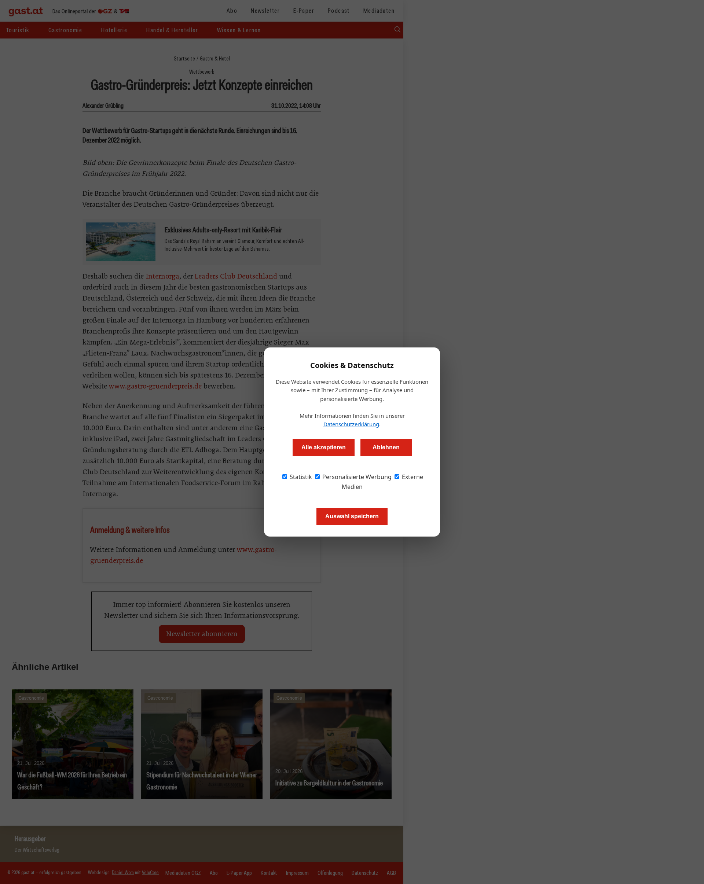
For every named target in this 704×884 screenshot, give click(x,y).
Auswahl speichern (352, 516)
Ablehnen (386, 447)
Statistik (300, 477)
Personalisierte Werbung (356, 477)
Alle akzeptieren (323, 447)
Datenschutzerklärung (351, 424)
